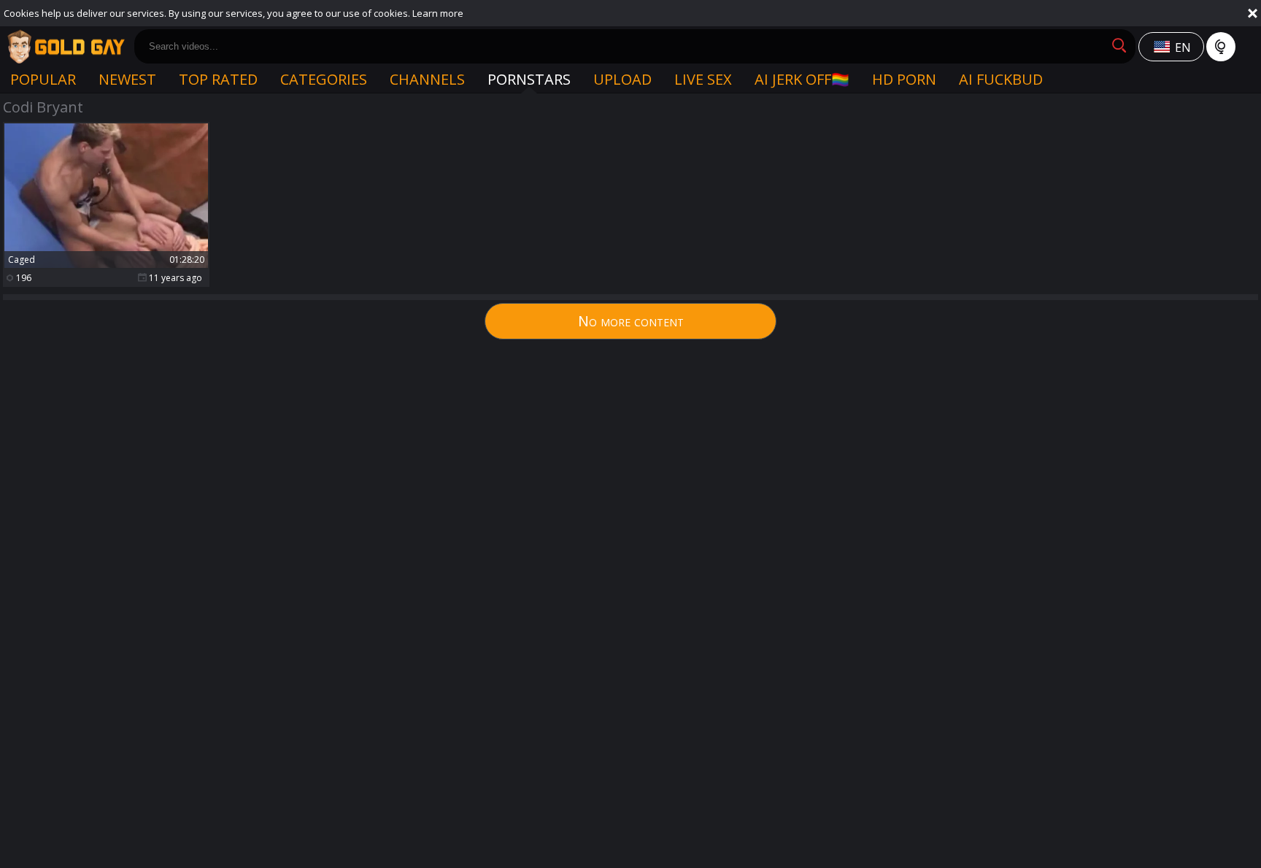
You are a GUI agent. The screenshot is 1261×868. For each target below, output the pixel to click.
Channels (427, 79)
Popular (43, 79)
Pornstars (529, 79)
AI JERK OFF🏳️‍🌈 (802, 79)
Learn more (437, 13)
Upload (622, 79)
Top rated (218, 79)
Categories (323, 79)
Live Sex (703, 79)
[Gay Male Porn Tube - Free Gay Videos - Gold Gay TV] (65, 46)
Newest (127, 79)
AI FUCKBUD (1001, 79)
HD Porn (904, 79)
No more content (631, 321)
